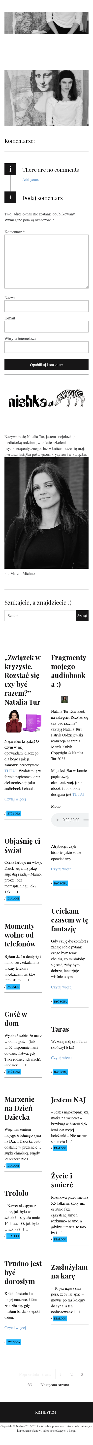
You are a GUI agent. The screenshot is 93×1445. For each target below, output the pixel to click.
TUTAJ (78, 794)
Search (85, 5)
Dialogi (13, 899)
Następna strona (54, 1384)
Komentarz (14, 231)
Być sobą (13, 813)
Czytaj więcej (15, 798)
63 (30, 1384)
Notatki (13, 986)
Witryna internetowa (20, 338)
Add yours (30, 179)
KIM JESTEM (45, 1412)
